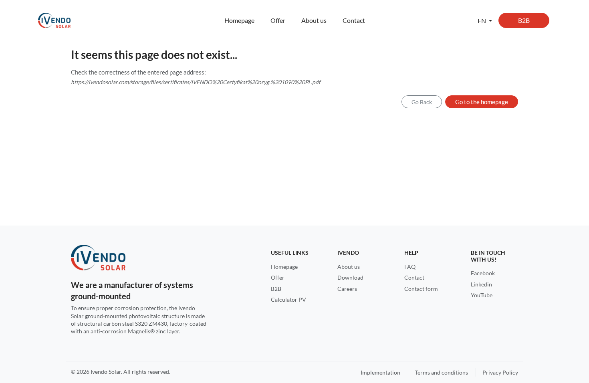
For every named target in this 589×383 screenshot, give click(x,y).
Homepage (239, 20)
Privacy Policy (500, 372)
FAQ (410, 266)
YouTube (481, 295)
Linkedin (481, 284)
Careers (347, 288)
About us (314, 20)
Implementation (380, 372)
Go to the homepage (481, 101)
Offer (277, 20)
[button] (485, 20)
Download (350, 277)
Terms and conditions (441, 372)
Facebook (483, 273)
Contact (354, 20)
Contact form (421, 288)
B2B (524, 20)
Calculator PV (288, 299)
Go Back (421, 102)
